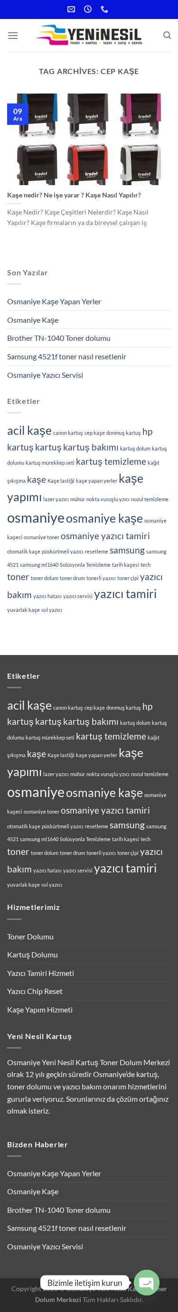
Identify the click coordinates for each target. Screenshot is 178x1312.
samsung (127, 549)
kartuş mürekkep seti (50, 462)
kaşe (36, 479)
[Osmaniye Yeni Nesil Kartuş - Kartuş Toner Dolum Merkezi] (90, 35)
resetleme (96, 551)
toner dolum (44, 578)
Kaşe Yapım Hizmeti (40, 1009)
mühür (77, 499)
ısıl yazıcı (51, 610)
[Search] (167, 35)
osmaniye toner (41, 537)
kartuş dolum (135, 448)
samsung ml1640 (39, 565)
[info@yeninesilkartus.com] (72, 9)
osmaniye (36, 517)
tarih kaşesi (125, 565)
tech (145, 565)
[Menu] (13, 35)
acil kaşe (29, 430)
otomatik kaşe (23, 551)
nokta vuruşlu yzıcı (108, 499)
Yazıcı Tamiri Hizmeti (40, 972)
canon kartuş (68, 433)
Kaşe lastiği (61, 481)
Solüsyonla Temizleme (85, 565)
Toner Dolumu (30, 936)
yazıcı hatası (47, 596)
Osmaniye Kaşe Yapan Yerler (54, 301)
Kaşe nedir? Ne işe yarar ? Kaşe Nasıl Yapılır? (74, 195)
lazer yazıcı (56, 499)
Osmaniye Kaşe (32, 319)
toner (18, 576)
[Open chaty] (146, 1282)
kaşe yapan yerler (96, 481)
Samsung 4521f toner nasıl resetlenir (66, 356)
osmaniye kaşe (104, 518)
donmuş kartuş (123, 433)
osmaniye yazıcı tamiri (105, 535)
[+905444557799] (106, 9)
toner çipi (128, 578)
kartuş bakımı (91, 446)
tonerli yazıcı (101, 578)
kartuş (48, 446)
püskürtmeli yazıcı (63, 551)
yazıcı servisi (78, 596)
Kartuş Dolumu (32, 954)
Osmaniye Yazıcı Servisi (45, 374)
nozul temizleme (150, 499)
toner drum (72, 578)
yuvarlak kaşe (23, 610)
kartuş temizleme (111, 461)
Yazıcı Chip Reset (35, 990)
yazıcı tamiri (125, 593)
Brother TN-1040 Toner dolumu (59, 337)
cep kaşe (94, 433)
